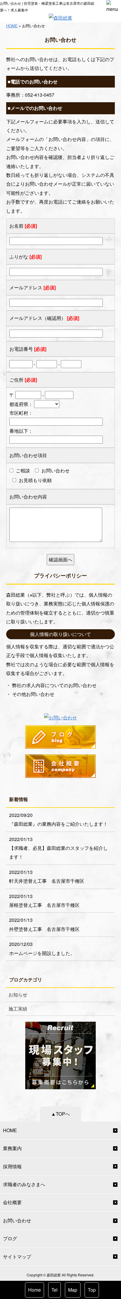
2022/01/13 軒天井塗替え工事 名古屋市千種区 (46, 876)
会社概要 (12, 1202)
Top (92, 1289)
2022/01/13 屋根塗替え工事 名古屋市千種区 (44, 900)
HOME (12, 25)
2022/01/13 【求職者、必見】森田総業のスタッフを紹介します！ (58, 848)
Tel (54, 1289)
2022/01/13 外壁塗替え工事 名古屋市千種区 (44, 924)
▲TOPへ (60, 1113)
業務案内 (12, 1148)
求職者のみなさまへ (24, 1184)
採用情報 (12, 1166)
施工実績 (18, 1008)
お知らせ (18, 994)
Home (34, 1289)
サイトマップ (17, 1256)
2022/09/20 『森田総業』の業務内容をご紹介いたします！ (58, 819)
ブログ (10, 1238)
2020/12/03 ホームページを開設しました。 (42, 948)
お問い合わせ (17, 1220)
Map (72, 1289)
